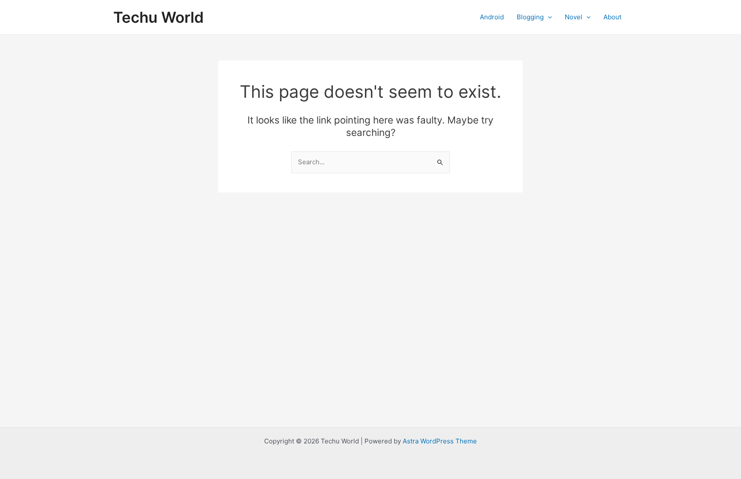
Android (492, 17)
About (612, 17)
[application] (548, 17)
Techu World (158, 17)
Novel (573, 17)
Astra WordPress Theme (440, 441)
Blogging (530, 17)
